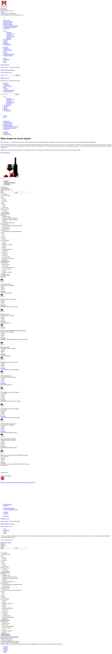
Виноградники (10, 36)
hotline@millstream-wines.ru (7, 70)
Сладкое (4, 210)
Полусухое (5, 207)
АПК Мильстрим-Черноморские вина (12, 225)
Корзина (6, 649)
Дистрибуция (7, 39)
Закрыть (17, 75)
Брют (3, 204)
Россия (4, 238)
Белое (3, 198)
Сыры (4, 270)
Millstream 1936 (6, 216)
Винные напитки (8, 24)
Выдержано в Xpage (6, 542)
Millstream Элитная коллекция (10, 219)
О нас (5, 31)
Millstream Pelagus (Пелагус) (9, 218)
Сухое (4, 206)
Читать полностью (5, 152)
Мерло (4, 246)
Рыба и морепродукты (8, 267)
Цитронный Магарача (8, 258)
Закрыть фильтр (14, 637)
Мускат (4, 247)
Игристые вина (8, 23)
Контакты (9, 38)
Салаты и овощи (6, 269)
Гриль (3, 273)
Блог (5, 51)
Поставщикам (7, 44)
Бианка (4, 243)
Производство (10, 33)
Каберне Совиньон (7, 244)
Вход (5, 652)
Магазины (6, 43)
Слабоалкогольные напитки (11, 25)
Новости (6, 47)
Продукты (6, 28)
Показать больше (5, 213)
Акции (5, 42)
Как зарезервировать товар (11, 509)
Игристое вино (6, 195)
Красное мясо (6, 264)
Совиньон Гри (6, 257)
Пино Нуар (5, 250)
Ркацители (5, 253)
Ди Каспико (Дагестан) (8, 222)
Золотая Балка (6, 228)
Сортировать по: (5, 188)
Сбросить (3, 276)
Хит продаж (7, 184)
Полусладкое (5, 209)
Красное (4, 201)
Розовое (4, 200)
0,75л (3, 236)
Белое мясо (5, 266)
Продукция (7, 133)
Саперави (4, 255)
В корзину (3, 291)
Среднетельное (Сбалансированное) (11, 231)
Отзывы (6, 52)
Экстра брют (5, 212)
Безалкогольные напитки (10, 27)
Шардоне (4, 260)
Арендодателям (8, 50)
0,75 (3, 234)
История (9, 32)
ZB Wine (4, 221)
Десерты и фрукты (7, 272)
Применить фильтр (5, 635)
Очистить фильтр (5, 637)
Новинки (6, 181)
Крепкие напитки (8, 21)
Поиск (17, 94)
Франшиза (6, 48)
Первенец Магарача (7, 249)
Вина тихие (7, 20)
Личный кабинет (8, 55)
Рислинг (4, 252)
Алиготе (4, 241)
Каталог (6, 40)
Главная (6, 132)
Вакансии (9, 35)
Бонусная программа (9, 54)
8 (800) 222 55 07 (5, 64)
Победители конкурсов (9, 182)
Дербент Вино (6, 227)
